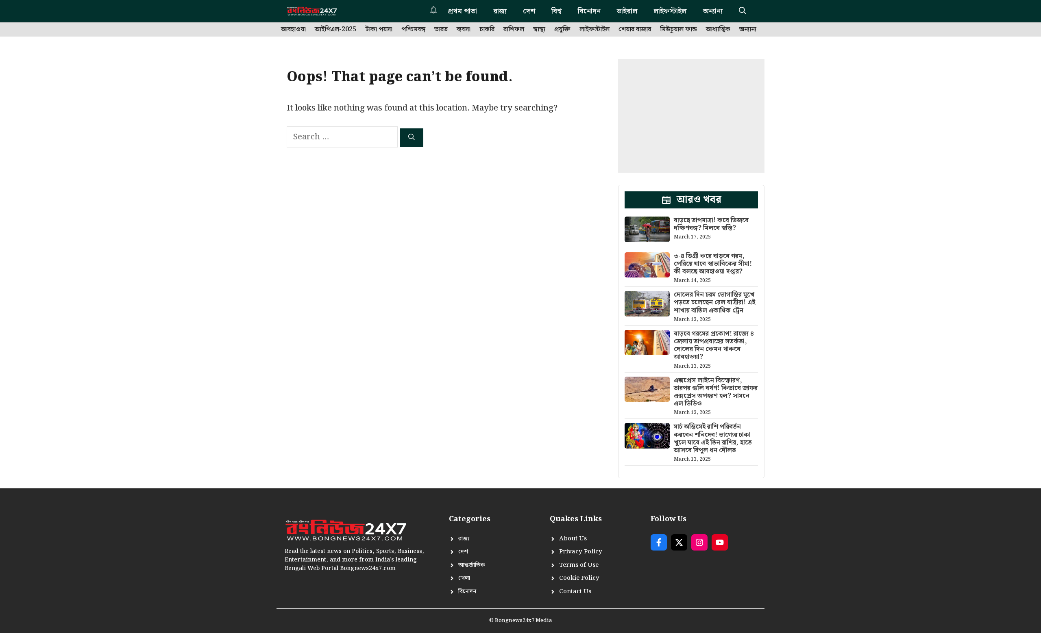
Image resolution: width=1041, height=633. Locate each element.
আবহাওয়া (293, 30)
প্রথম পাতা (462, 11)
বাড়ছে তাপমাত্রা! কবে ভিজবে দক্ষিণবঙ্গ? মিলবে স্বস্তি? (711, 224)
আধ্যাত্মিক (718, 30)
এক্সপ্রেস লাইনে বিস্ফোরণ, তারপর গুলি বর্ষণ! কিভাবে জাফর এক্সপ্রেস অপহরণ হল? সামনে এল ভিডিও (716, 392)
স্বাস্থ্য (539, 30)
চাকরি (486, 30)
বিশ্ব (556, 11)
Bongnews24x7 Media (523, 620)
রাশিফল (513, 30)
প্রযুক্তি (562, 30)
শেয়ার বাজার (635, 30)
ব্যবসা (463, 30)
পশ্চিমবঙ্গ (413, 30)
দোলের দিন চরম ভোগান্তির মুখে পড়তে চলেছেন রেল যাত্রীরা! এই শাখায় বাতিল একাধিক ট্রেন (714, 302)
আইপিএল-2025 (335, 30)
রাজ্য (500, 11)
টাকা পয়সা (378, 30)
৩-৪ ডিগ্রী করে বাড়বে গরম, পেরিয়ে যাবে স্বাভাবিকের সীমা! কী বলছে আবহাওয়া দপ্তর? (713, 264)
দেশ (529, 11)
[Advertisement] (691, 116)
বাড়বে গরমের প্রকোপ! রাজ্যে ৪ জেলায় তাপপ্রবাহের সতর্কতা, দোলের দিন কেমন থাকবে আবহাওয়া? (714, 345)
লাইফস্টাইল (669, 11)
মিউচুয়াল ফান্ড (678, 30)
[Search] (411, 137)
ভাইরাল (627, 11)
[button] (742, 11)
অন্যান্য (713, 11)
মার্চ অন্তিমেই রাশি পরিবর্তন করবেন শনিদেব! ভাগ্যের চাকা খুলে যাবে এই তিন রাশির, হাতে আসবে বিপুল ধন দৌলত (713, 438)
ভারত (441, 30)
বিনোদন (589, 11)
